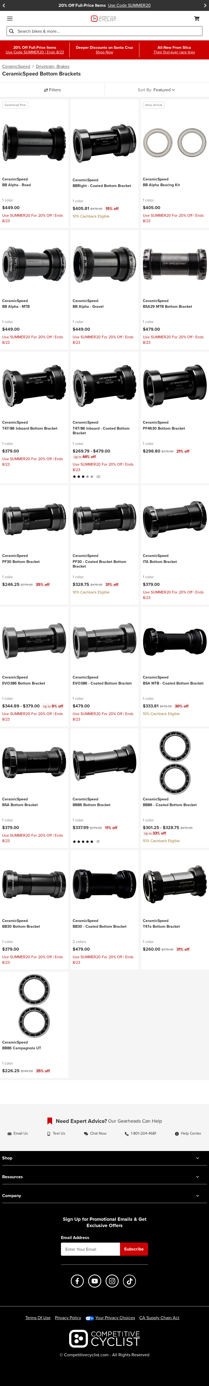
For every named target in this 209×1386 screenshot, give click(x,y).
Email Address (75, 1237)
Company (11, 1195)
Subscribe (134, 1249)
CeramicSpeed (16, 66)
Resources (12, 1177)
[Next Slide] (205, 5)
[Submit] (11, 31)
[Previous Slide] (4, 5)
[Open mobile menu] (10, 18)
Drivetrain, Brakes (52, 66)
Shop (7, 1158)
